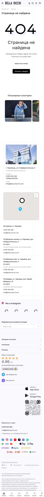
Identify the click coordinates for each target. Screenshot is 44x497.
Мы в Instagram (13, 303)
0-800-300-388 (11, 176)
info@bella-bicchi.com (11, 233)
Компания (5, 344)
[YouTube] (15, 440)
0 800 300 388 (8, 230)
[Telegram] (11, 440)
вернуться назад (21, 63)
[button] (20, 209)
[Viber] (23, 440)
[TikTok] (19, 440)
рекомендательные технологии (12, 475)
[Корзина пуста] (40, 3)
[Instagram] (7, 440)
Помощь (5, 350)
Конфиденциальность (32, 465)
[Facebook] (3, 440)
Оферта (4, 468)
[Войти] (36, 3)
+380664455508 (12, 178)
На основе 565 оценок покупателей (12, 365)
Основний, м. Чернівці (12, 226)
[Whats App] (27, 440)
